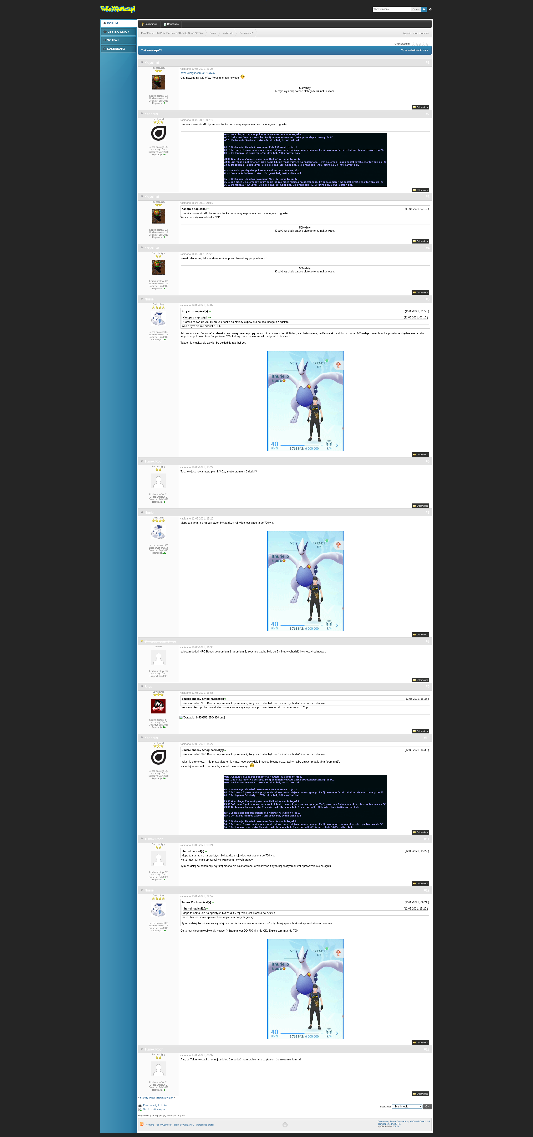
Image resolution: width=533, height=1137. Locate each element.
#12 (427, 890)
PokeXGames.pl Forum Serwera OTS (175, 1124)
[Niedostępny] (142, 641)
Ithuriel (149, 299)
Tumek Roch (153, 461)
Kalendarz (115, 48)
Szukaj (112, 40)
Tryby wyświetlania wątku (415, 50)
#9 (428, 686)
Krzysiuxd (151, 63)
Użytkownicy (118, 31)
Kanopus (151, 114)
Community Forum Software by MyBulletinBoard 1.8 (404, 1121)
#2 (428, 114)
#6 (428, 461)
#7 (428, 512)
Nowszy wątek (165, 1097)
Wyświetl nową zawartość (416, 33)
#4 (428, 248)
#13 (427, 1049)
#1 (428, 63)
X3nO (396, 1126)
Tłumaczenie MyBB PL (389, 1124)
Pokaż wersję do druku (155, 1105)
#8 (428, 641)
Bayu (148, 686)
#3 (428, 197)
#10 (427, 738)
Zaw (430, 9)
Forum (112, 23)
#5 (428, 299)
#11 (427, 839)
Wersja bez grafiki (205, 1124)
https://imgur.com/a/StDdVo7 (198, 73)
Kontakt (150, 1124)
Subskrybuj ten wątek (154, 1109)
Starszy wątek (147, 1097)
